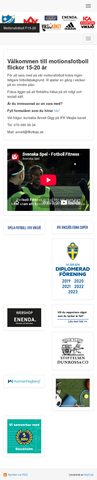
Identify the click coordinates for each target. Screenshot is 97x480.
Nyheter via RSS (18, 474)
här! (57, 110)
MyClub (88, 474)
